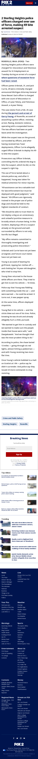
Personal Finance (23, 682)
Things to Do (5, 593)
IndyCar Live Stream (24, 713)
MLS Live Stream (23, 728)
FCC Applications (22, 667)
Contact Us (21, 653)
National (4, 589)
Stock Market (21, 687)
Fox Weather (21, 616)
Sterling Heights (9, 424)
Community (21, 662)
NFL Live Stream (22, 702)
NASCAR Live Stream (24, 711)
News (3, 572)
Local (3, 575)
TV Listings (4, 655)
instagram (20, 738)
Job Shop (20, 660)
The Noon (4, 628)
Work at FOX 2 (22, 655)
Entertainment (7, 648)
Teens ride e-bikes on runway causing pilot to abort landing (12, 493)
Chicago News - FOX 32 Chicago (7, 701)
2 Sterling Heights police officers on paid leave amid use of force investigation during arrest (18, 398)
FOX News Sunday (6, 595)
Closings (20, 605)
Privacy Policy (21, 463)
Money (20, 680)
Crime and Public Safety (25, 32)
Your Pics (5, 602)
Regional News (7, 697)
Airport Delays (22, 614)
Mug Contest (5, 630)
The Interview (5, 586)
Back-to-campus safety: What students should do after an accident (12, 509)
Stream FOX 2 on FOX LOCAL (24, 576)
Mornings (5, 623)
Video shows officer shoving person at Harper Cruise (12, 501)
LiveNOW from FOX (23, 579)
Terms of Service (20, 465)
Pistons (20, 637)
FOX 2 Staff (21, 651)
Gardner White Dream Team (8, 687)
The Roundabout (6, 584)
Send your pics (5, 605)
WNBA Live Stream (23, 726)
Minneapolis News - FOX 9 (7, 708)
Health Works (5, 632)
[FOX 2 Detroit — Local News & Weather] (6, 3)
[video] (32, 477)
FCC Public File (22, 664)
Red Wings (21, 641)
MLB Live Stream (23, 708)
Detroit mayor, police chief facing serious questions (13, 484)
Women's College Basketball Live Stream (23, 722)
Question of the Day (7, 607)
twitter (17, 738)
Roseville (23, 424)
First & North (21, 628)
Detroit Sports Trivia (7, 609)
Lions (19, 630)
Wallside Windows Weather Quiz (6, 683)
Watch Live (29, 3)
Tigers (19, 639)
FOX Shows (4, 651)
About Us (21, 648)
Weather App (21, 607)
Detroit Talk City (6, 580)
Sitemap (20, 675)
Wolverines (21, 632)
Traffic (19, 612)
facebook (13, 738)
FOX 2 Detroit (15, 32)
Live (19, 572)
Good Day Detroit (6, 626)
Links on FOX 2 (5, 644)
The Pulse (4, 577)
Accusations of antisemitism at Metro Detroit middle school (12, 476)
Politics (3, 597)
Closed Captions (22, 669)
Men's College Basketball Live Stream (22, 716)
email (24, 738)
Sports (20, 623)
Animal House (22, 618)
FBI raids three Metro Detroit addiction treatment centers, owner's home (22, 524)
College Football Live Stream (24, 705)
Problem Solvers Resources (22, 672)
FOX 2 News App (23, 658)
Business (4, 591)
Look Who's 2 (5, 612)
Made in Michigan (6, 582)
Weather (21, 602)
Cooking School (6, 635)
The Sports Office (23, 626)
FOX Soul (20, 581)
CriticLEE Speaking (6, 653)
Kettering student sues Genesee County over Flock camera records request (24, 533)
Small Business (22, 689)
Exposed (4, 693)
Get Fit (3, 637)
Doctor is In (4, 641)
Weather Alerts (22, 609)
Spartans (20, 635)
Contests (4, 658)
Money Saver (5, 639)
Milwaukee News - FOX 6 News (6, 705)
